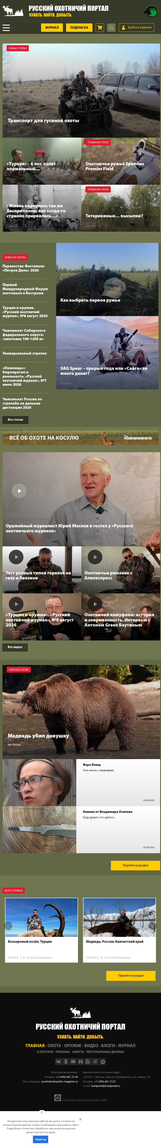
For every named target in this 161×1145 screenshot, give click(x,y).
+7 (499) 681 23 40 (67, 1077)
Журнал (52, 27)
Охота (54, 1046)
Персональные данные (105, 1052)
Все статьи (15, 419)
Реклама (63, 1052)
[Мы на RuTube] (80, 1064)
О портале (45, 1052)
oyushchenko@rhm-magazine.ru (59, 1081)
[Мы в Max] (102, 1064)
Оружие (72, 1046)
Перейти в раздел (135, 865)
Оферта (78, 1052)
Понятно (40, 1139)
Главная (35, 1046)
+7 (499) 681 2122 (105, 1081)
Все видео (15, 647)
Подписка (79, 27)
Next (153, 926)
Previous (8, 926)
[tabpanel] (41, 930)
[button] (41, 1126)
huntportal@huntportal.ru (105, 1086)
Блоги (108, 1046)
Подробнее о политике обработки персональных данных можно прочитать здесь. (40, 1130)
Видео (91, 1046)
